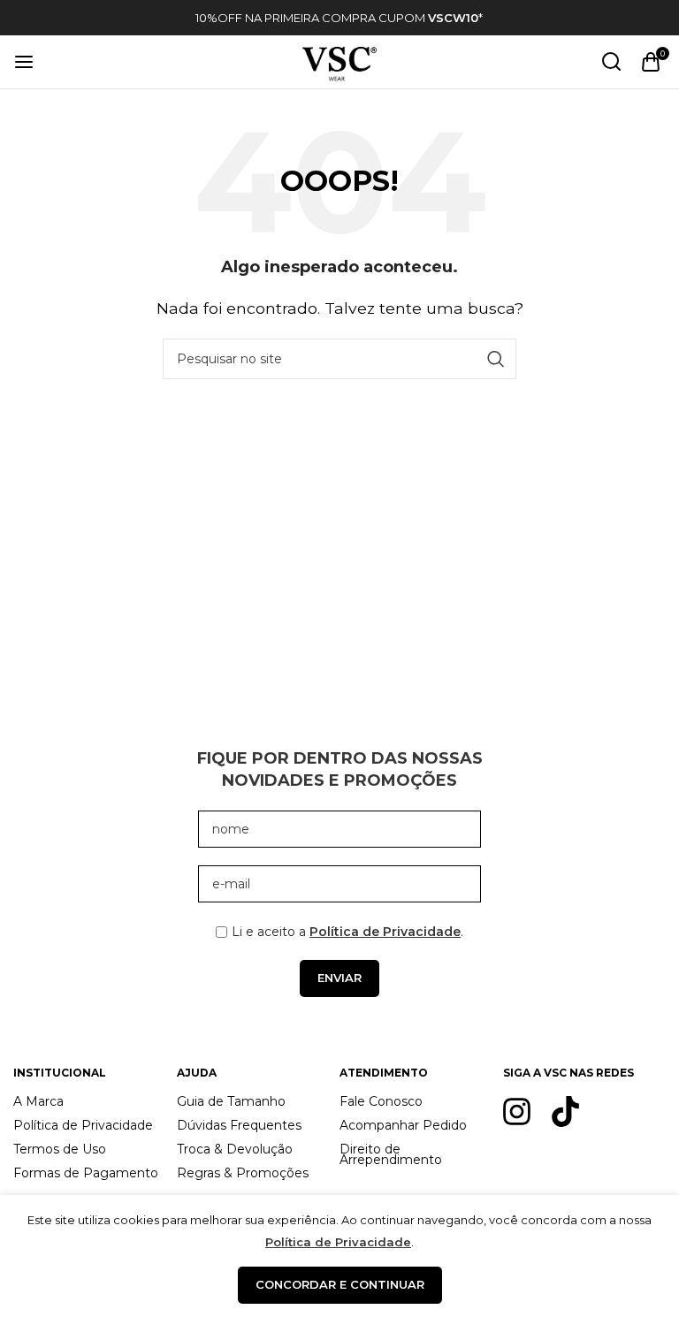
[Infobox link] (339, 18)
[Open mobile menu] (23, 62)
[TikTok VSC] (565, 1111)
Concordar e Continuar (340, 1284)
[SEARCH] (496, 359)
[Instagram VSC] (516, 1111)
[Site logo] (339, 60)
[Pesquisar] (611, 62)
